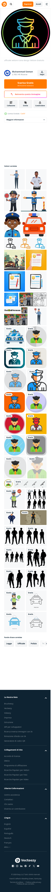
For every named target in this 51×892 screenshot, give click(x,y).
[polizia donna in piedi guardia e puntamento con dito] (14, 179)
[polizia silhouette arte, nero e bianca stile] (14, 742)
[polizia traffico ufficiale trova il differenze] (15, 407)
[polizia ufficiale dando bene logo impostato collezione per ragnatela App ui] (25, 291)
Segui (42, 74)
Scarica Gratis (25, 84)
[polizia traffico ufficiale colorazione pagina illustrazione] (18, 390)
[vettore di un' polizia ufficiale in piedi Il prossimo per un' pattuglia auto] (14, 307)
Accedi (38, 4)
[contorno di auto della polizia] (33, 427)
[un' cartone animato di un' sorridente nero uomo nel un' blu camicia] (12, 246)
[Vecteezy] (4, 4)
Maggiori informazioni (15, 120)
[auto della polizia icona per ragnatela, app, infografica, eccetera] (16, 272)
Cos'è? (23, 114)
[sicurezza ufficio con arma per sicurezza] (17, 761)
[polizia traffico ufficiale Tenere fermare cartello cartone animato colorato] (33, 201)
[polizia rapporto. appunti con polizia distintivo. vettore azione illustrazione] (14, 329)
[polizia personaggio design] (33, 739)
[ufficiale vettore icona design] (14, 448)
